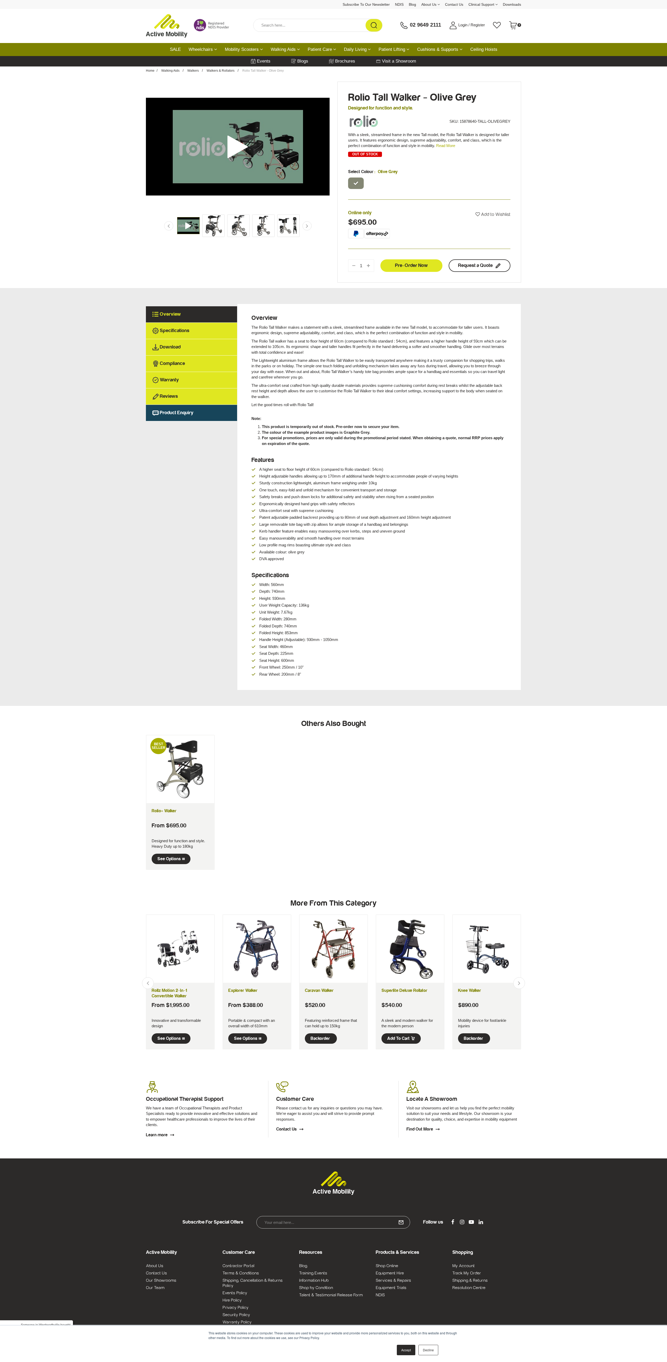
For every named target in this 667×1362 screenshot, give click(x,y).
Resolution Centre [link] (468, 1287)
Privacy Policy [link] (236, 1307)
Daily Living (356, 49)
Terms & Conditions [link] (241, 1273)
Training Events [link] (313, 1273)
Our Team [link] (155, 1287)
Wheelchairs (201, 49)
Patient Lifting (392, 49)
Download (170, 347)
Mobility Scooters (242, 49)
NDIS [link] (380, 1295)
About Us (429, 4)
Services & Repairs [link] (393, 1280)
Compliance (172, 363)
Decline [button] (428, 1350)
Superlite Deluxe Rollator (404, 990)
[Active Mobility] (166, 25)
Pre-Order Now (411, 265)
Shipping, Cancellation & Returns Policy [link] (253, 1283)
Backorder (320, 1038)
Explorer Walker (242, 990)
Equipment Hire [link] (390, 1273)
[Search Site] (374, 25)
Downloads (512, 4)
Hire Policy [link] (232, 1300)
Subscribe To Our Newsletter (366, 4)
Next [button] (324, 146)
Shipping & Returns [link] (470, 1280)
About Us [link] (154, 1265)
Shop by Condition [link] (316, 1287)
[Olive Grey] (356, 183)
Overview (170, 314)
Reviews (169, 396)
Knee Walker (469, 990)
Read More (445, 145)
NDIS (399, 4)
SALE (175, 49)
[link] (452, 1222)
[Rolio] (363, 121)
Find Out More (419, 1129)
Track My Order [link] (466, 1273)
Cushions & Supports (438, 49)
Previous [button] (152, 146)
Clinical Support (481, 4)
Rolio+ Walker (164, 811)
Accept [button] (406, 1350)
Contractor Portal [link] (238, 1265)
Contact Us (454, 4)
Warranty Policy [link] (237, 1322)
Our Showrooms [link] (161, 1280)
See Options (169, 859)
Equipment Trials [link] (391, 1287)
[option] (238, 147)
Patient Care (320, 49)
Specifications (174, 330)
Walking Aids (284, 49)
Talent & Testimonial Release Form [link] (331, 1295)
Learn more (157, 1135)
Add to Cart (398, 1038)
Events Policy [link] (235, 1293)
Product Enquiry (177, 413)
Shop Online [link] (387, 1265)
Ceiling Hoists (483, 49)
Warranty (169, 380)
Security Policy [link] (236, 1314)
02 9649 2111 (424, 25)
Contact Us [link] (156, 1273)
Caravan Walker (319, 990)
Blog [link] (303, 1265)
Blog (412, 4)
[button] (492, 214)
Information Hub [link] (314, 1280)
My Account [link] (463, 1265)
